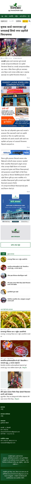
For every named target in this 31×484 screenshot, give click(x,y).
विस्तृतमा (24, 368)
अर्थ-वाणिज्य (23, 16)
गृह (2, 16)
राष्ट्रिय (16, 16)
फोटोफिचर (18, 21)
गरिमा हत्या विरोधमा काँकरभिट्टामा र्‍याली (17, 275)
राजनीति (11, 16)
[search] (29, 21)
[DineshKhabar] (15, 6)
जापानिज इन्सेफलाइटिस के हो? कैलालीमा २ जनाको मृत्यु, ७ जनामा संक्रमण (18, 267)
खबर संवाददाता (15, 237)
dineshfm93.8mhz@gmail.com (17, 474)
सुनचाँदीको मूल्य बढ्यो (12, 292)
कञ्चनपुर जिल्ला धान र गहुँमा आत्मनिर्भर (17, 259)
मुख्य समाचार (10, 254)
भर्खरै (3, 254)
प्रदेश (6, 16)
